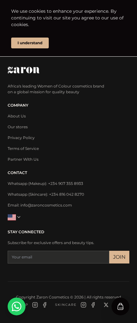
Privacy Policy (21, 137)
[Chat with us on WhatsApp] (16, 306)
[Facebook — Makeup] (44, 305)
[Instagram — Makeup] (35, 305)
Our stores (18, 126)
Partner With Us (23, 159)
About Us (17, 116)
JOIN (119, 257)
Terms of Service (23, 148)
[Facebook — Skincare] (93, 305)
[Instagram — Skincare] (83, 305)
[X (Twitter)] (106, 304)
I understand (30, 42)
